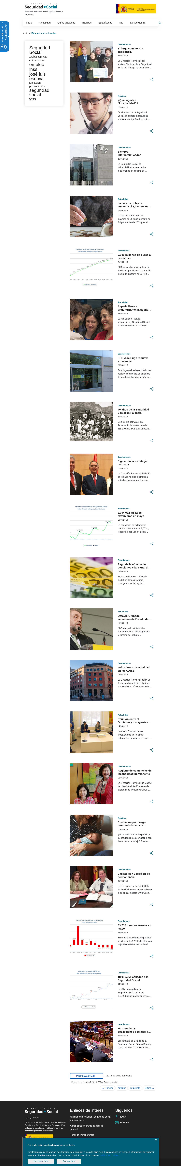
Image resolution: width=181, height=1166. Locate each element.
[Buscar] (160, 22)
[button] (151, 79)
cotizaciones (37, 60)
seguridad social (39, 92)
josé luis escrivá (37, 76)
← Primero (107, 1088)
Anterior (122, 1088)
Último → (149, 1088)
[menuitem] (29, 22)
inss (33, 69)
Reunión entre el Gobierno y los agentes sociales (133, 722)
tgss (32, 99)
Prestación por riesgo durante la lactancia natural (132, 825)
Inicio (25, 33)
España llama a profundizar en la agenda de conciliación (134, 309)
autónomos (38, 57)
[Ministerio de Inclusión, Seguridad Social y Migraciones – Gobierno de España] (136, 9)
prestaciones (37, 86)
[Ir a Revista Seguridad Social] (45, 6)
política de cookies (109, 1155)
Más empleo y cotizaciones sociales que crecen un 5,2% (134, 1031)
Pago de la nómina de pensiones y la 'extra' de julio (133, 567)
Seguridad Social (39, 50)
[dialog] (91, 1152)
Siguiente (135, 1088)
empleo (36, 64)
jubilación (35, 82)
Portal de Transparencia (82, 1135)
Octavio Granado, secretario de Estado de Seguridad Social (133, 619)
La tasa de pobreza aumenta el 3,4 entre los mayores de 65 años (133, 206)
